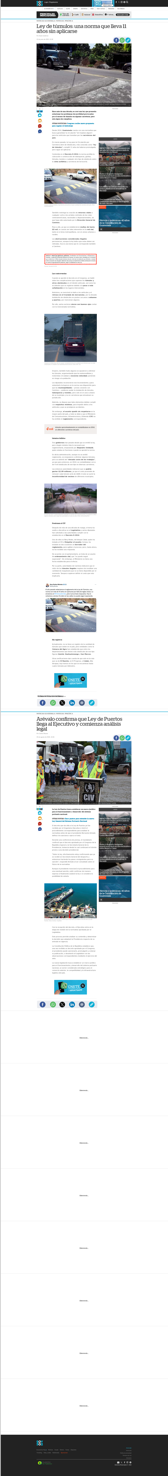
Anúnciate (128, 1448)
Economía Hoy (49, 8)
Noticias (60, 8)
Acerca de (128, 1450)
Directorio (128, 1458)
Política (69, 21)
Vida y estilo (101, 8)
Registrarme (53, 2)
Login (46, 2)
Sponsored (64, 1452)
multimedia (121, 8)
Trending (111, 8)
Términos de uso (127, 1455)
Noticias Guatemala (46, 21)
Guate (68, 8)
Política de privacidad (125, 1453)
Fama (92, 8)
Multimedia (55, 1452)
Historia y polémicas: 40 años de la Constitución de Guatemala (114, 223)
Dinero (75, 8)
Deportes (84, 8)
